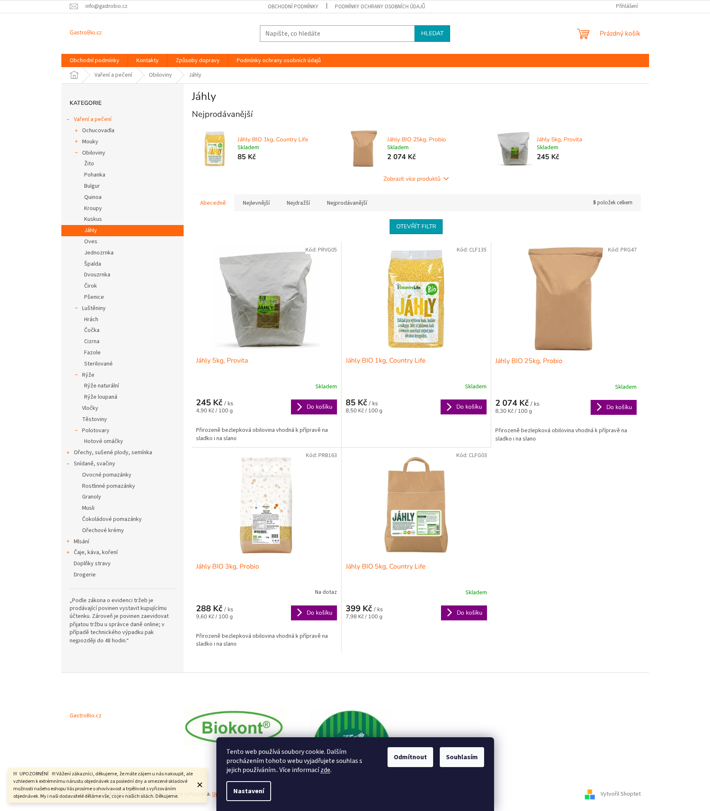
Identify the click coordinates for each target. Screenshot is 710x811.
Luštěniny (94, 308)
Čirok (90, 286)
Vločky (90, 408)
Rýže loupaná (100, 397)
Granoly (91, 497)
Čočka (91, 330)
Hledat (432, 33)
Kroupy (93, 208)
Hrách (91, 319)
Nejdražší (298, 203)
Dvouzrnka (97, 275)
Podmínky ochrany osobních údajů (380, 6)
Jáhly (90, 230)
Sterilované (98, 364)
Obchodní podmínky (293, 6)
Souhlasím (462, 757)
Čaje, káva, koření (96, 552)
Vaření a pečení (92, 119)
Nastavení (248, 791)
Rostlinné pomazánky (108, 486)
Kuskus (93, 219)
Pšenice (94, 297)
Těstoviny (94, 419)
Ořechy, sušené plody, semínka (113, 452)
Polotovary (95, 430)
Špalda (92, 264)
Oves (90, 241)
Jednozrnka (99, 253)
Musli (88, 508)
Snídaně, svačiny (94, 464)
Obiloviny (93, 153)
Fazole (92, 353)
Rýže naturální (101, 386)
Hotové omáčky (103, 441)
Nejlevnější (256, 203)
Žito (89, 164)
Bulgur (92, 186)
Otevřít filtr (416, 226)
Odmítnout (410, 757)
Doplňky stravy (92, 563)
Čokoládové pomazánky (112, 519)
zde (325, 770)
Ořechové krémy (103, 530)
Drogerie (85, 575)
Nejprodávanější (347, 203)
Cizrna (91, 341)
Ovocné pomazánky (106, 475)
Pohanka (94, 175)
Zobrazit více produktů (412, 179)
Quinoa (93, 197)
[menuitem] (94, 60)
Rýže (88, 375)
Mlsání (81, 541)
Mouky (90, 142)
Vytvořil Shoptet (621, 794)
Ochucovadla (98, 130)
